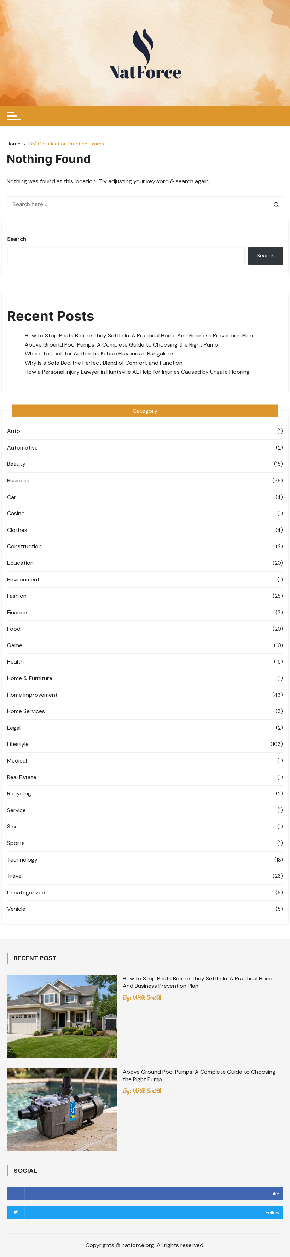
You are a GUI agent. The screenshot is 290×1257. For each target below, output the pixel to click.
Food (14, 628)
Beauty (16, 464)
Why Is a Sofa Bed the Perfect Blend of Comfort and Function (103, 362)
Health (15, 661)
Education (20, 563)
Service (16, 810)
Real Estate (21, 777)
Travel (15, 876)
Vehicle (16, 909)
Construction (24, 546)
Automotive (22, 447)
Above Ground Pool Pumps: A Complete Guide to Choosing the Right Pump (121, 344)
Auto (13, 431)
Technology (22, 859)
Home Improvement (32, 695)
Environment (23, 579)
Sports (16, 843)
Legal (14, 727)
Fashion (17, 595)
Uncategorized (26, 892)
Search (16, 239)
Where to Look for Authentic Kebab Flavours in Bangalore (99, 353)
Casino (16, 513)
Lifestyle (18, 744)
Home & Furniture (29, 678)
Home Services (26, 711)
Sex (11, 826)
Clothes (17, 530)
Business (18, 480)
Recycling (19, 793)
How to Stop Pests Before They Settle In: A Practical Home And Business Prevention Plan (139, 335)
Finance (17, 612)
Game (14, 645)
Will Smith (147, 997)
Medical (17, 760)
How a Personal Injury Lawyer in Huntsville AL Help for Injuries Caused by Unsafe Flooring (138, 372)
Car (11, 497)
